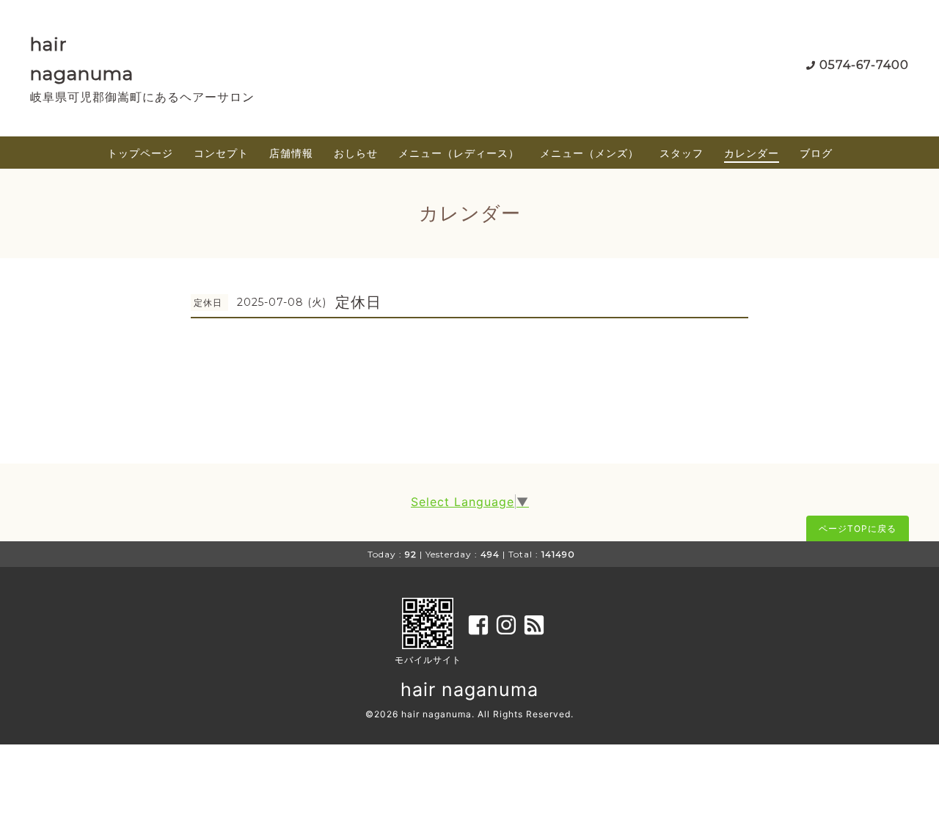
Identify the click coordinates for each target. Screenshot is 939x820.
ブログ (816, 153)
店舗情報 (291, 153)
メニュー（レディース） (458, 153)
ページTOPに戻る (857, 528)
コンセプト (221, 153)
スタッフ (682, 153)
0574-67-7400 (864, 65)
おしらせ (356, 153)
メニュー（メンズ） (589, 153)
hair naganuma (469, 689)
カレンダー (751, 153)
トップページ (140, 153)
